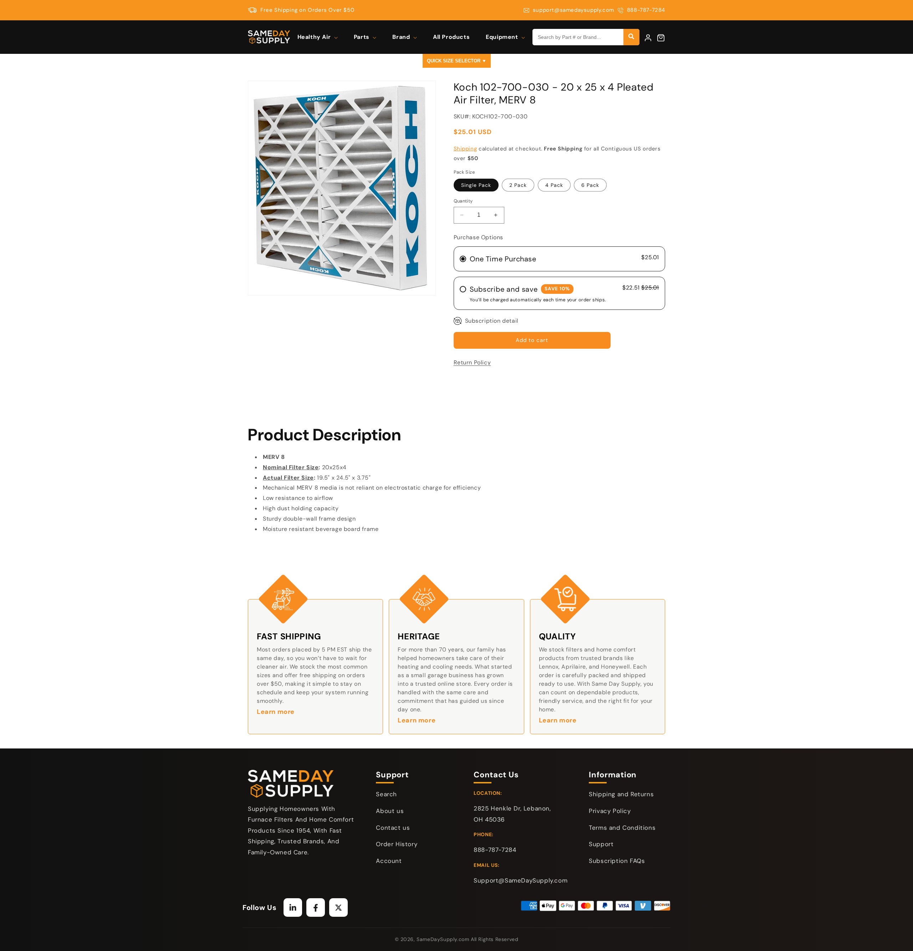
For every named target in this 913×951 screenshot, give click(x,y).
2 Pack (518, 185)
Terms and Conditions (622, 828)
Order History (396, 844)
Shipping (465, 148)
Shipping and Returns (621, 794)
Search (386, 794)
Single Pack (476, 185)
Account (389, 861)
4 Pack (554, 185)
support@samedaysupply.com (573, 10)
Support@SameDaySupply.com (520, 880)
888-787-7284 (646, 10)
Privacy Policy (610, 811)
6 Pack (590, 185)
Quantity (463, 201)
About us (390, 811)
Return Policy (472, 362)
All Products (451, 37)
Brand (402, 37)
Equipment (503, 37)
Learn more (276, 711)
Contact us (393, 828)
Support (601, 844)
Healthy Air (314, 37)
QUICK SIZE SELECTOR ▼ (456, 60)
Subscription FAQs (617, 861)
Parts (362, 37)
